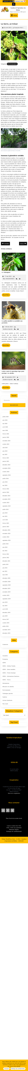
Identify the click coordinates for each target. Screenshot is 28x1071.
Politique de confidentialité (14, 831)
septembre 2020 (7, 585)
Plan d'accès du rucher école (14, 818)
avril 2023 (5, 519)
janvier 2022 (6, 557)
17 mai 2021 (8, 276)
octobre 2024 (6, 471)
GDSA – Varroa (6, 679)
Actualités (5, 655)
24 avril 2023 (7, 27)
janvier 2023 (6, 526)
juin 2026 (5, 420)
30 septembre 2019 (10, 377)
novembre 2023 (6, 499)
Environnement (12, 64)
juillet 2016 (6, 626)
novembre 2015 (6, 629)
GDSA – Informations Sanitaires (11, 676)
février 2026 (6, 433)
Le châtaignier (6, 272)
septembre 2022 (7, 540)
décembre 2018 (6, 612)
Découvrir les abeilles (8, 686)
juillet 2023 (6, 509)
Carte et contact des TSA (14, 825)
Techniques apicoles (8, 693)
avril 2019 (5, 609)
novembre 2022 (6, 533)
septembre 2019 (7, 598)
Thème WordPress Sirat (8, 839)
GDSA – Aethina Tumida (9, 666)
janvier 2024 (6, 492)
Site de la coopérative (14, 793)
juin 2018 (5, 616)
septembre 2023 (7, 506)
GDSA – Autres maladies (9, 669)
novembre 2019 (6, 592)
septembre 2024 (7, 475)
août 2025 (5, 447)
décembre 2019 (6, 588)
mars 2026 (5, 430)
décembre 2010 (6, 633)
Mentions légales (14, 829)
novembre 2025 (6, 440)
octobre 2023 (6, 502)
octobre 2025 (6, 444)
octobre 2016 (6, 622)
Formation (5, 659)
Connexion (5, 644)
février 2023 (6, 523)
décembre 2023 (6, 495)
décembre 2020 (6, 578)
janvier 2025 (6, 461)
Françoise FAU (18, 27)
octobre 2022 (6, 537)
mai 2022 (5, 550)
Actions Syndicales (7, 700)
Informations (6, 683)
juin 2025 (5, 451)
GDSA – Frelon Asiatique (9, 672)
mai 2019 (5, 605)
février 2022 (6, 554)
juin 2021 (5, 567)
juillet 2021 (6, 564)
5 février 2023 (9, 326)
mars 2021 (5, 574)
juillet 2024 (6, 478)
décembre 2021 (6, 561)
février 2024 (6, 488)
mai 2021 (5, 571)
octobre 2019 (6, 595)
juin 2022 (5, 547)
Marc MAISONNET (8, 278)
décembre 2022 (6, 530)
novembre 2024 (6, 468)
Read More (6, 295)
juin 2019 (5, 602)
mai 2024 (5, 485)
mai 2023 (5, 516)
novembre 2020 (6, 581)
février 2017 (6, 619)
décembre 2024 (6, 464)
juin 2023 (5, 512)
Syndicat (5, 697)
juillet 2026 (6, 416)
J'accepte (6, 1068)
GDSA (4, 662)
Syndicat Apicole (8, 329)
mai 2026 (5, 423)
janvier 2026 (6, 437)
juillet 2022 (6, 543)
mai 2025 (5, 454)
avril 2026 (5, 427)
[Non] (26, 1065)
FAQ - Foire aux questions (14, 827)
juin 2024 (5, 482)
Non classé (5, 703)
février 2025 (6, 458)
